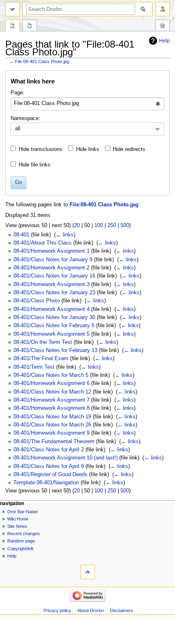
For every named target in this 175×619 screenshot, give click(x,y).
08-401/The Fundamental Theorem (53, 441)
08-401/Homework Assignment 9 (51, 433)
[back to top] (88, 572)
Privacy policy (57, 610)
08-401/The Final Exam (40, 358)
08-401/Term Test (34, 367)
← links (65, 235)
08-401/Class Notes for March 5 (50, 375)
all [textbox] (17, 128)
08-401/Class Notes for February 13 (55, 350)
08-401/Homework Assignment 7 (51, 400)
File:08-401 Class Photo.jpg (42, 61)
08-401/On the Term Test (42, 342)
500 (124, 225)
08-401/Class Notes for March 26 (52, 425)
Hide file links (34, 165)
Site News (17, 526)
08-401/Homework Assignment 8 (51, 408)
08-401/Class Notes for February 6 (53, 325)
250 (111, 225)
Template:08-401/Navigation (46, 483)
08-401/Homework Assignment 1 (51, 251)
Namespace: (25, 118)
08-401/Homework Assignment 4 (51, 309)
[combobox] (87, 103)
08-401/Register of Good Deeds (50, 474)
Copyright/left (20, 548)
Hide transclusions (40, 149)
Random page (21, 540)
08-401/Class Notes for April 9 (48, 466)
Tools (162, 26)
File (13, 26)
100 (98, 225)
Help (164, 41)
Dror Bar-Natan (22, 511)
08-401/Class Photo (36, 301)
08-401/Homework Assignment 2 (51, 268)
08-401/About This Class (42, 243)
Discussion (30, 26)
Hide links (87, 149)
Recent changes (23, 533)
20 (77, 225)
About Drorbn (90, 610)
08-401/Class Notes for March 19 (52, 417)
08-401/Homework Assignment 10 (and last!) (65, 458)
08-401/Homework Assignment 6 (51, 383)
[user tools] (162, 9)
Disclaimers (121, 610)
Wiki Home (17, 518)
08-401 (21, 235)
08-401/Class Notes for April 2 (48, 450)
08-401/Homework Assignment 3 (51, 284)
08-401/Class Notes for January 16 (54, 276)
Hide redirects (129, 149)
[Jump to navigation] (12, 9)
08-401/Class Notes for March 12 (52, 392)
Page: (17, 93)
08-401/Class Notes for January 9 (52, 259)
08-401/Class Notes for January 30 (54, 317)
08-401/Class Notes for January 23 (54, 292)
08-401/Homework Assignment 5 (51, 334)
